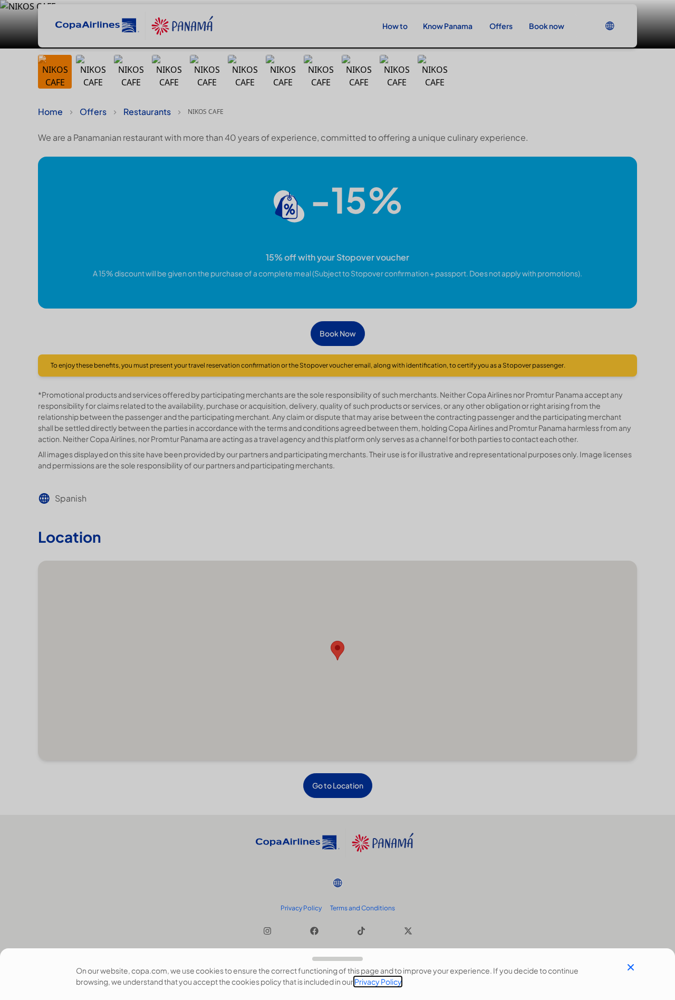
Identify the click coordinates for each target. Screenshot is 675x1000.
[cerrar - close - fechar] (630, 967)
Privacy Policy (377, 981)
